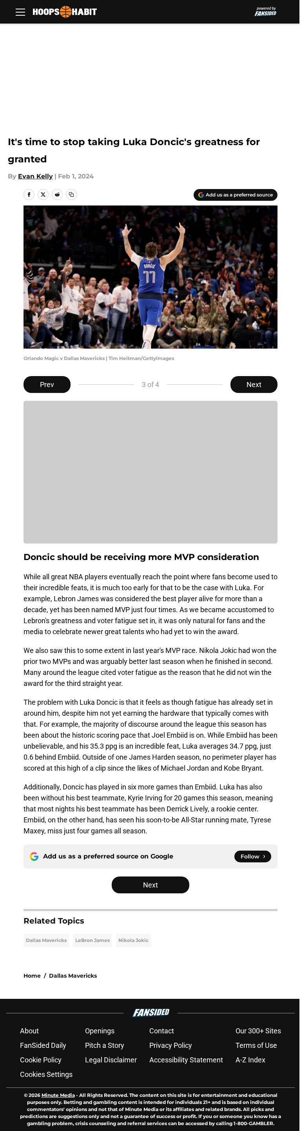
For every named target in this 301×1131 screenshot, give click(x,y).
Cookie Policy (41, 1060)
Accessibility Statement (186, 1060)
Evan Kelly (35, 176)
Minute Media (58, 1095)
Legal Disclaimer (111, 1060)
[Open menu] (20, 11)
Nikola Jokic (133, 940)
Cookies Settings (46, 1074)
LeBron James (92, 940)
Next (254, 384)
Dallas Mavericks (46, 940)
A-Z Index (250, 1060)
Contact (161, 1031)
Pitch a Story (104, 1045)
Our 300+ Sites (258, 1031)
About (29, 1031)
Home (32, 975)
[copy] (71, 194)
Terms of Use (256, 1045)
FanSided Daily (43, 1045)
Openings (99, 1031)
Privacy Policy (170, 1045)
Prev (47, 384)
